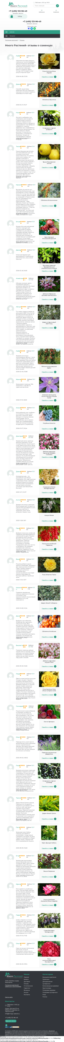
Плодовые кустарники (50, 992)
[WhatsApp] (34, 29)
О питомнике (28, 986)
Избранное (42, 12)
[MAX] (28, 29)
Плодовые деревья (49, 990)
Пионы (45, 997)
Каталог (26, 979)
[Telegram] (31, 29)
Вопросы (27, 990)
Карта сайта (8, 997)
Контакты (27, 994)
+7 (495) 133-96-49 (18, 11)
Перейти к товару (47, 77)
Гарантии (27, 988)
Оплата (26, 983)
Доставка (27, 981)
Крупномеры (47, 988)
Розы (44, 994)
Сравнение (56, 12)
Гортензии (46, 979)
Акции (26, 992)
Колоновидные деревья (51, 986)
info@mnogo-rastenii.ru (12, 1013)
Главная (26, 977)
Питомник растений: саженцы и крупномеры (13, 985)
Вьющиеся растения (49, 977)
